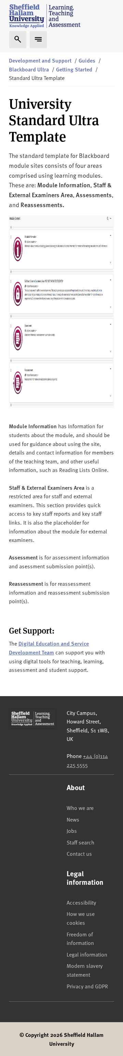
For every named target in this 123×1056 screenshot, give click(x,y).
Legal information (87, 954)
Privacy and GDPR (87, 986)
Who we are (80, 807)
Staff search (80, 842)
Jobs (72, 830)
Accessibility (81, 902)
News (73, 819)
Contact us (79, 853)
